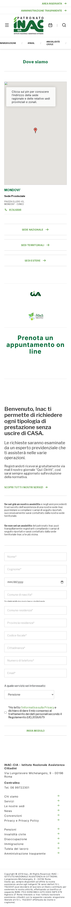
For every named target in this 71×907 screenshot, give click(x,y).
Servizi (9, 801)
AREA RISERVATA (52, 3)
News (8, 811)
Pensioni (10, 829)
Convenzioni (13, 815)
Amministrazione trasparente (25, 853)
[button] (35, 130)
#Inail (31, 43)
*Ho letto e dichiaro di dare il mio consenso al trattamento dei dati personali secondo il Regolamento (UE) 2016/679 (35, 712)
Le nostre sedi (14, 806)
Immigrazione (14, 844)
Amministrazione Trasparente (41, 10)
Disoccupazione (15, 839)
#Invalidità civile (53, 43)
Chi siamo (11, 796)
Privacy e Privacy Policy (21, 820)
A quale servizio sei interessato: (25, 685)
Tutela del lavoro (16, 848)
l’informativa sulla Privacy (38, 707)
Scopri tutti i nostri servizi (23, 487)
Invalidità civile (15, 834)
